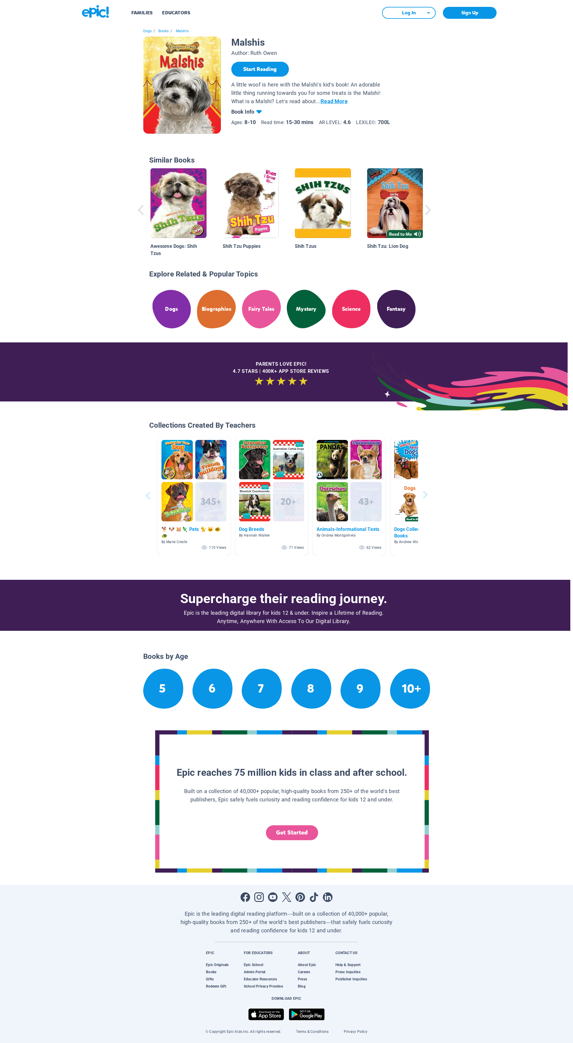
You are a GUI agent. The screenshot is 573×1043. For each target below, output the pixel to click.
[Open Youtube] (273, 897)
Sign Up (469, 13)
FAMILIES (142, 13)
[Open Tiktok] (314, 897)
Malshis (182, 31)
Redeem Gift (216, 986)
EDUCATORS (176, 13)
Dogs (147, 31)
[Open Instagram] (259, 897)
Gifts (210, 979)
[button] (194, 496)
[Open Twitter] (286, 897)
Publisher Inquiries (351, 979)
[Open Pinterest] (300, 897)
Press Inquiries (348, 972)
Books (163, 31)
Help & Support (348, 965)
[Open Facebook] (245, 897)
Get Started (292, 833)
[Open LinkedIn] (327, 897)
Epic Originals (217, 965)
